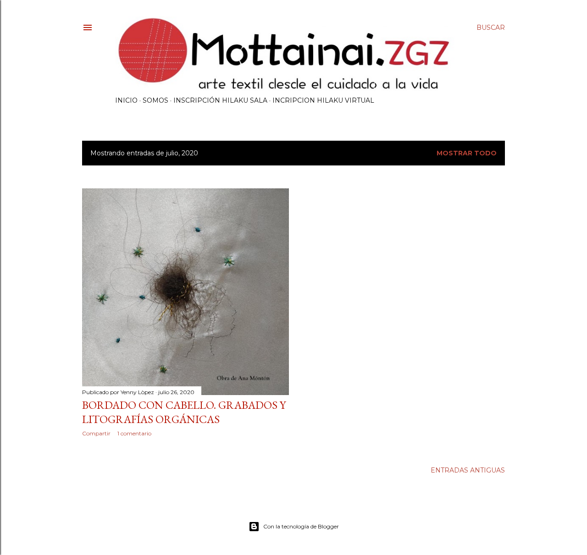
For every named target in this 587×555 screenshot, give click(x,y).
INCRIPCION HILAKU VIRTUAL (323, 100)
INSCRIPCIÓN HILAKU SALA (220, 100)
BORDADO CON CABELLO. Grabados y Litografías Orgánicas (184, 412)
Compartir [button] (96, 433)
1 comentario (134, 433)
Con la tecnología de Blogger (301, 526)
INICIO (126, 100)
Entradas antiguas (468, 470)
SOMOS (155, 100)
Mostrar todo (467, 153)
